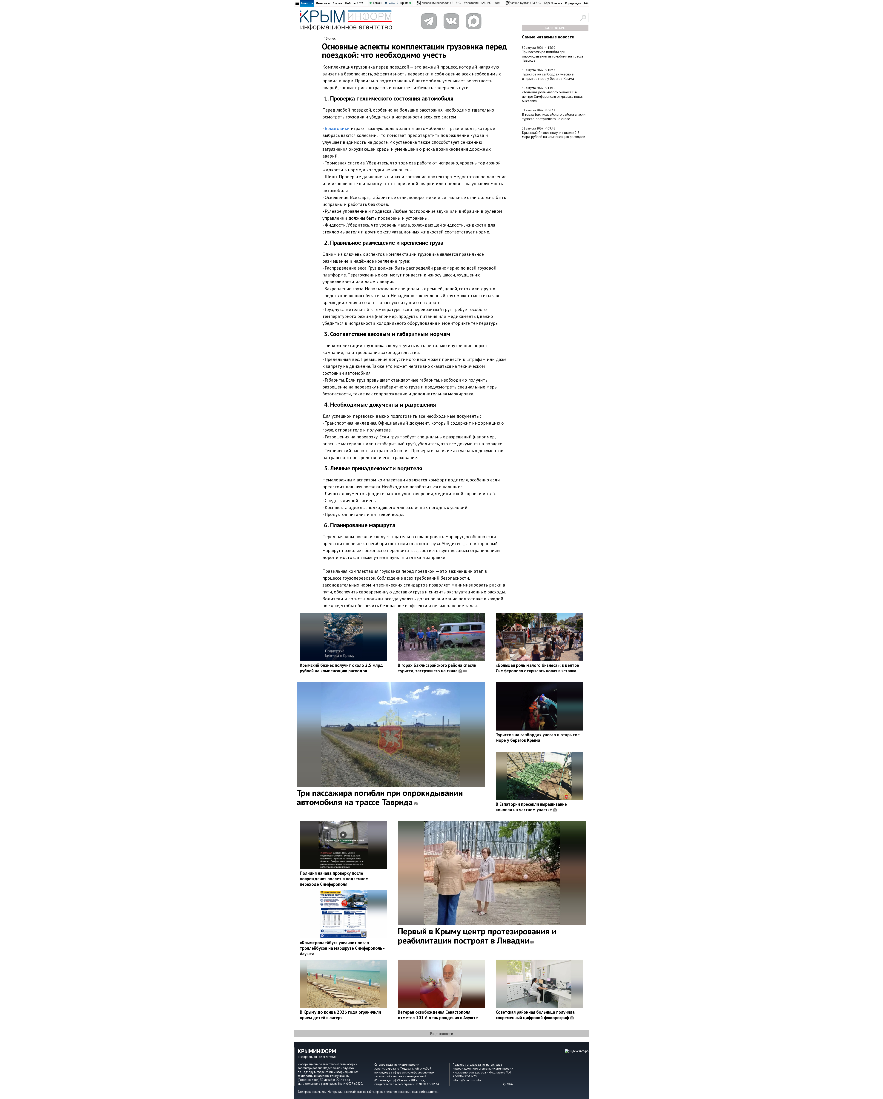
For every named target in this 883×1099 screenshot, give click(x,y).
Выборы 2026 (354, 3)
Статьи (337, 3)
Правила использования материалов (477, 1065)
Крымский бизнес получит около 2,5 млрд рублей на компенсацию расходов (553, 134)
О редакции (573, 3)
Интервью (323, 3)
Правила (556, 3)
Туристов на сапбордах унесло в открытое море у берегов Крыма (548, 76)
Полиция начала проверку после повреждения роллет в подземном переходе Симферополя (334, 878)
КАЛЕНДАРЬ (555, 28)
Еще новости (441, 1033)
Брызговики (337, 128)
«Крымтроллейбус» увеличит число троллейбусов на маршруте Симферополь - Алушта (342, 948)
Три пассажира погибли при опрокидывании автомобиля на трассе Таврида (552, 56)
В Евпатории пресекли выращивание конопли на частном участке (531, 806)
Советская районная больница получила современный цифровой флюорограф (535, 1014)
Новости (307, 3)
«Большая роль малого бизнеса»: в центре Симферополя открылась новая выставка (552, 96)
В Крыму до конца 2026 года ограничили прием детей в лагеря (340, 1014)
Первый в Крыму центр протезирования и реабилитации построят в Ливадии (477, 936)
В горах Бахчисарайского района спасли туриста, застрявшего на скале (553, 116)
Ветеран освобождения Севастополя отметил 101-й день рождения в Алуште (438, 1014)
